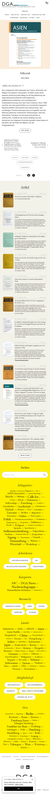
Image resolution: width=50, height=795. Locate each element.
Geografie (41, 503)
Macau (19, 648)
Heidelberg (14, 733)
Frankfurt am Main (18, 726)
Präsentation (13, 522)
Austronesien (38, 632)
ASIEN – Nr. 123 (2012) (10, 85)
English (25, 11)
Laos (43, 645)
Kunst (30, 509)
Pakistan (36, 653)
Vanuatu (42, 666)
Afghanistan (9, 628)
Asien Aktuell (15, 14)
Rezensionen (24, 17)
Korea (35, 644)
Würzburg (40, 744)
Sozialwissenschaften (36, 525)
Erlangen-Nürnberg (25, 723)
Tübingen (17, 744)
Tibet (7, 666)
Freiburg (37, 726)
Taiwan (27, 663)
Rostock (33, 741)
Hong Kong (36, 638)
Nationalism (12, 516)
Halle (24, 729)
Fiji (26, 639)
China (25, 635)
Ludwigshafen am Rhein (16, 739)
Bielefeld (41, 714)
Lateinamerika (9, 648)
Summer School (23, 534)
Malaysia (28, 648)
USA (24, 666)
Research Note (25, 14)
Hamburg (36, 729)
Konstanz (14, 736)
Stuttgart (42, 741)
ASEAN (31, 628)
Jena (25, 733)
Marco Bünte (25, 78)
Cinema (13, 500)
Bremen (36, 717)
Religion (25, 157)
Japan (9, 645)
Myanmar (9, 651)
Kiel (32, 733)
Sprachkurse (30, 528)
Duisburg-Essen (21, 720)
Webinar (35, 540)
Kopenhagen (25, 736)
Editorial (32, 17)
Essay (38, 17)
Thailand (39, 663)
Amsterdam (10, 714)
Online (24, 516)
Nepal (32, 651)
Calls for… (36, 496)
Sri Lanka (24, 659)
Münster (8, 741)
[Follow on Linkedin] (28, 767)
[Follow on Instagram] (22, 767)
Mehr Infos (19, 784)
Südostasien (38, 566)
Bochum (14, 717)
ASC (16, 583)
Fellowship (12, 502)
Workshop (33, 544)
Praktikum (42, 519)
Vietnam (17, 668)
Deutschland (38, 635)
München (38, 739)
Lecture (39, 509)
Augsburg (20, 714)
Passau (24, 741)
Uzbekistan (33, 666)
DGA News (29, 583)
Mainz (29, 739)
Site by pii (45, 790)
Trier (6, 744)
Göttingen (13, 729)
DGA (22, 499)
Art (38, 491)
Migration (37, 512)
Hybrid (11, 509)
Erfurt (35, 720)
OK (18, 789)
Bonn (25, 717)
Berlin (31, 713)
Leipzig (36, 736)
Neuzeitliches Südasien (16, 566)
